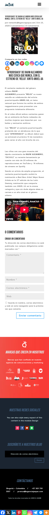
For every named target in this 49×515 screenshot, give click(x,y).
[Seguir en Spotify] (32, 428)
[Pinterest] (22, 63)
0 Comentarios (32, 25)
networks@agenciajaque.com (22, 22)
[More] (7, 68)
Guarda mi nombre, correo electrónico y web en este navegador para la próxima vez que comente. (24, 306)
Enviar (39, 460)
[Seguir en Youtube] (27, 428)
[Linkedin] (17, 63)
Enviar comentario (30, 315)
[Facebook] (7, 63)
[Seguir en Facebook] (22, 428)
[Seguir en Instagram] (17, 428)
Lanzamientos (17, 25)
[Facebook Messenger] (41, 63)
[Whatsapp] (27, 63)
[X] (12, 63)
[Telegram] (37, 63)
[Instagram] (32, 63)
